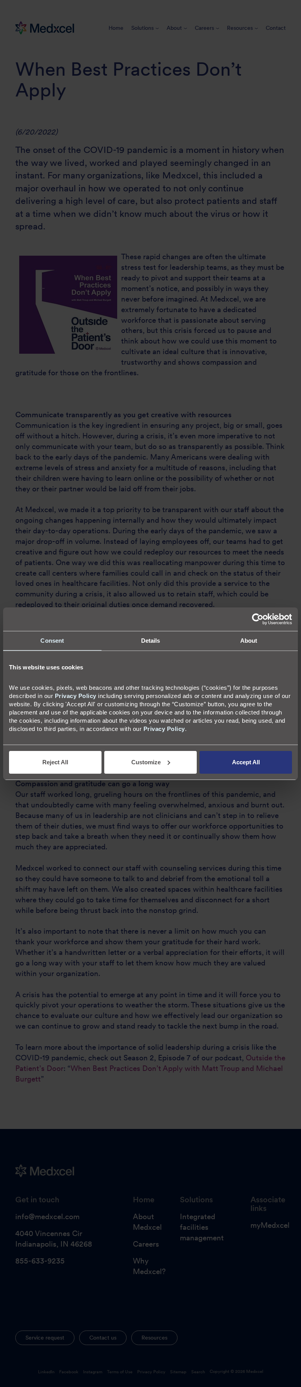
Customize (146, 762)
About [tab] (248, 640)
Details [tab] (150, 640)
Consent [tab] (52, 640)
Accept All (246, 762)
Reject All (55, 762)
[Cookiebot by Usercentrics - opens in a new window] (257, 619)
